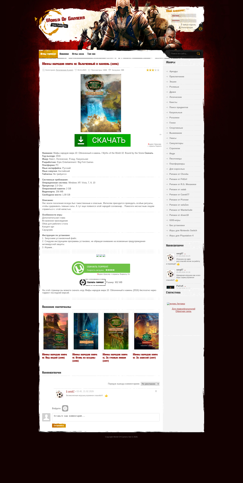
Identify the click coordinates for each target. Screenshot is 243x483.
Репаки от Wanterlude (180, 210)
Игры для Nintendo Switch (183, 230)
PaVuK (179, 286)
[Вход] (65, 408)
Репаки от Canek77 (179, 194)
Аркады (173, 71)
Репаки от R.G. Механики (182, 184)
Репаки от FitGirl (178, 179)
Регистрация (187, 27)
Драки (172, 92)
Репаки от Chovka (178, 174)
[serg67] (59, 394)
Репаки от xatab (177, 189)
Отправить (59, 425)
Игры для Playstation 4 (181, 235)
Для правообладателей (183, 309)
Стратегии (174, 148)
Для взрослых (177, 169)
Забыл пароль (189, 25)
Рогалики (174, 117)
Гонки (172, 122)
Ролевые (174, 87)
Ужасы (172, 138)
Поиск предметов (178, 107)
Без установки (177, 225)
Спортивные (176, 128)
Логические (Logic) (64, 70)
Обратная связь (183, 311)
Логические (175, 97)
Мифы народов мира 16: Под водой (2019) (54, 356)
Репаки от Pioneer (179, 199)
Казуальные (175, 112)
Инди (172, 153)
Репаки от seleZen (179, 205)
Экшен (172, 81)
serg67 (71, 391)
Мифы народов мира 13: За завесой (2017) (145, 356)
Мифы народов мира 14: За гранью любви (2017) (115, 357)
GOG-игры (174, 220)
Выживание (175, 133)
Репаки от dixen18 (179, 215)
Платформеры (177, 164)
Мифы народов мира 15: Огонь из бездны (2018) (84, 357)
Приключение (176, 76)
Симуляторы (176, 143)
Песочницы (175, 158)
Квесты (173, 102)
